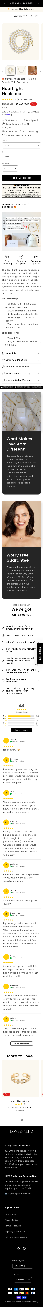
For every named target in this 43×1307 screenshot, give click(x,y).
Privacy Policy (11, 1220)
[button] (5, 16)
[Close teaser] (36, 665)
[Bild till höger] (40, 71)
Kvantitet (6, 163)
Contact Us (10, 1214)
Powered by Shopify (30, 1302)
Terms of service (13, 1226)
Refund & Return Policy (16, 1237)
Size (4, 152)
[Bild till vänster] (2, 71)
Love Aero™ (16, 1302)
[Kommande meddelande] (38, 3)
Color (4, 140)
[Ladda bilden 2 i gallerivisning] (21, 70)
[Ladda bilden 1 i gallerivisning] (10, 70)
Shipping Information (15, 1231)
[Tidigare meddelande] (4, 3)
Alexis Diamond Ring (20, 1101)
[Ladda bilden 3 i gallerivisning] (32, 70)
